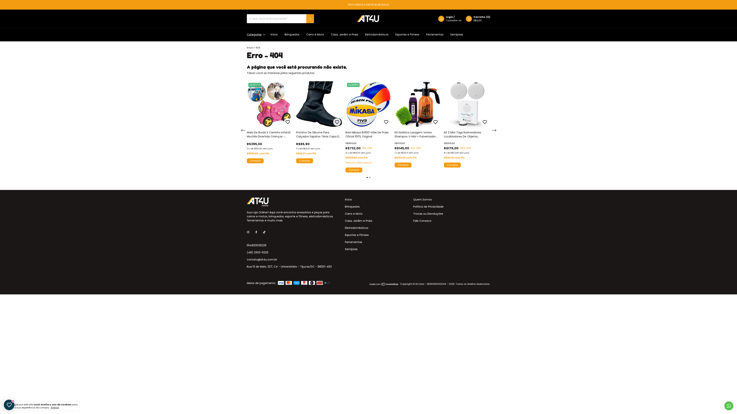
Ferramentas (434, 34)
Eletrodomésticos (376, 34)
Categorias (254, 34)
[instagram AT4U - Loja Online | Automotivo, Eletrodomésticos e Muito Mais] (248, 232)
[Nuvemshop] (384, 285)
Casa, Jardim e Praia (344, 34)
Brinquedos (292, 34)
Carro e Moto (315, 34)
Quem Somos (422, 199)
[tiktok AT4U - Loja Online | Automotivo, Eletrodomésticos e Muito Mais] (264, 232)
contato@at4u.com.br (262, 259)
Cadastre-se (453, 20)
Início (274, 34)
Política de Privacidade (428, 207)
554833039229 (256, 245)
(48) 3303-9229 (257, 252)
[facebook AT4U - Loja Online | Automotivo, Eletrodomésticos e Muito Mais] (256, 232)
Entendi (55, 407)
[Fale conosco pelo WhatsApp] (729, 406)
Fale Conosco (422, 221)
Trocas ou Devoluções (428, 214)
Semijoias (456, 34)
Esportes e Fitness (407, 34)
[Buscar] (310, 18)
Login (449, 17)
